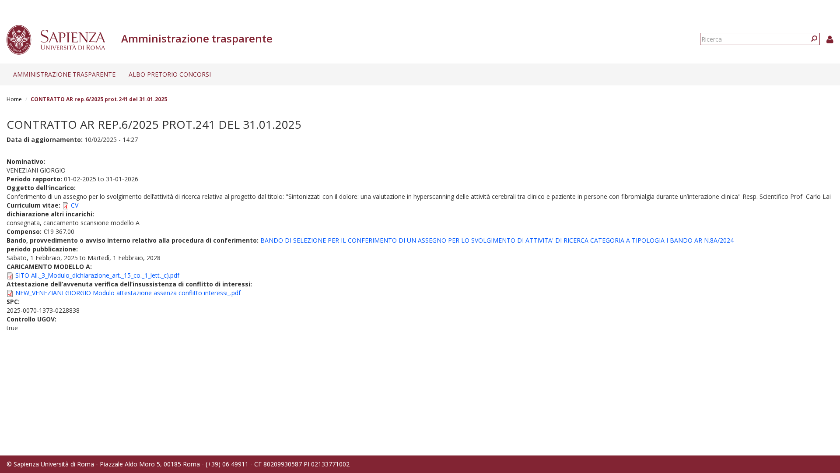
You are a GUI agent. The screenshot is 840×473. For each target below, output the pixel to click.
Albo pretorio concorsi (170, 74)
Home (14, 99)
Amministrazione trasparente (64, 74)
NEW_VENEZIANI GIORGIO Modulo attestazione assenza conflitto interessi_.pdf (128, 293)
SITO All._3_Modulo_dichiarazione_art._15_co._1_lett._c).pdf (97, 275)
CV (74, 205)
